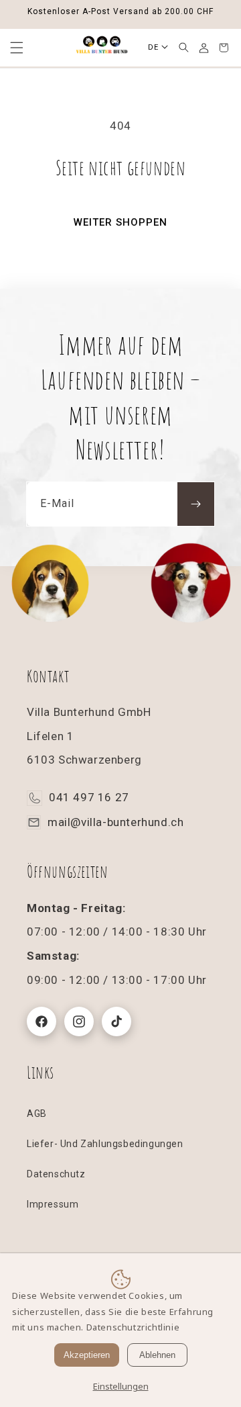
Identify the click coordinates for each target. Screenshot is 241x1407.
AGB (37, 1113)
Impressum (52, 1204)
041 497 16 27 (89, 797)
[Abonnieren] (195, 504)
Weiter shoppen (120, 222)
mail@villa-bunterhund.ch (115, 822)
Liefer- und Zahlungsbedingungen (105, 1143)
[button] (183, 47)
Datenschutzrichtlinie (133, 1327)
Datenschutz (56, 1174)
